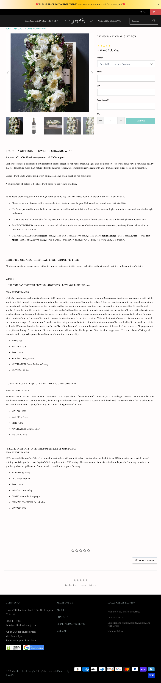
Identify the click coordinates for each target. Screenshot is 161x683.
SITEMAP (61, 630)
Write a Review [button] (146, 560)
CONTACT (62, 616)
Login (145, 12)
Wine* (100, 58)
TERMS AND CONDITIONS (71, 623)
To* (98, 86)
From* (99, 72)
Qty (98, 114)
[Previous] (8, 72)
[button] (42, 21)
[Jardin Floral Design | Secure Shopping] (13, 649)
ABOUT (60, 610)
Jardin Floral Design (24, 670)
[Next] (91, 72)
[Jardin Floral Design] (79, 21)
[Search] (154, 21)
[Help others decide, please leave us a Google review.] (33, 649)
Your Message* (103, 100)
